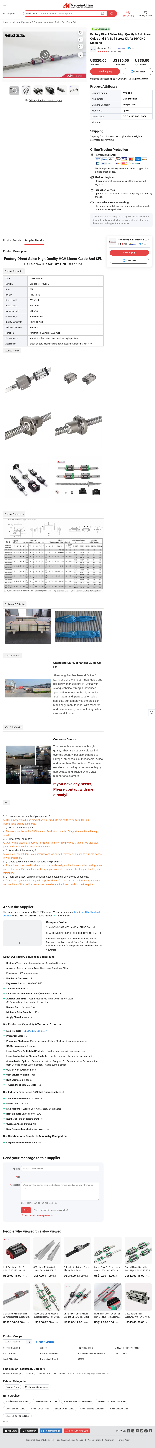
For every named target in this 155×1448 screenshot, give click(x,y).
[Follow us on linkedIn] (150, 1430)
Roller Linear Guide (119, 1408)
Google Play (29, 1430)
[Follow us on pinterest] (146, 1430)
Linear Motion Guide (64, 1408)
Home (6, 22)
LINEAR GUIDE (84, 1348)
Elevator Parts (12, 1387)
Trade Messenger (51, 1430)
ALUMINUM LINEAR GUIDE (90, 1353)
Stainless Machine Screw (17, 1401)
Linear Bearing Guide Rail (92, 1408)
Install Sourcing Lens (78, 1430)
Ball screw (42, 1030)
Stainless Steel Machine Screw (78, 1401)
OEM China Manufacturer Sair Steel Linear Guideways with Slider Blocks (16, 1316)
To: (18, 1176)
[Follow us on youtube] (141, 1430)
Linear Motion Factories (46, 1401)
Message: (15, 1184)
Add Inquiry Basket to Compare (45, 100)
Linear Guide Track (40, 1408)
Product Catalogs (45, 1341)
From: (17, 1168)
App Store (11, 1430)
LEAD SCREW (121, 1353)
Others (81, 1358)
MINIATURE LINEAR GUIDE (127, 1348)
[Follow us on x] (132, 1430)
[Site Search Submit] (112, 13)
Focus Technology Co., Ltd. (56, 1440)
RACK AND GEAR (11, 1358)
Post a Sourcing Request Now (37, 1215)
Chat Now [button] (139, 71)
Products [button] (30, 13)
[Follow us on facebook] (128, 1430)
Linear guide (29, 1030)
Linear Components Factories (112, 1401)
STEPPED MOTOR (11, 1348)
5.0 (122, 244)
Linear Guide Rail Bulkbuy (17, 1415)
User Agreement (94, 1440)
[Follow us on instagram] (137, 1430)
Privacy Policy (124, 1440)
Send (26, 1210)
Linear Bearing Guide (15, 1408)
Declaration (109, 1440)
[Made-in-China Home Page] (77, 5)
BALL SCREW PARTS (49, 1353)
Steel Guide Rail (69, 22)
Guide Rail (54, 22)
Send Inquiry (105, 71)
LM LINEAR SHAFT (49, 1358)
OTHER (43, 1348)
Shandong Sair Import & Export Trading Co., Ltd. (106, 48)
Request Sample (140, 78)
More (5, 1421)
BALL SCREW (9, 1353)
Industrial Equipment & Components (29, 22)
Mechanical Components (36, 1387)
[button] (4, 5)
